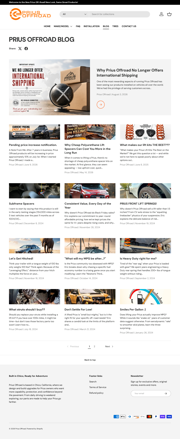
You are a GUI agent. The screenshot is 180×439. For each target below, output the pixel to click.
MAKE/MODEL (61, 26)
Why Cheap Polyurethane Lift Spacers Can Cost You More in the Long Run (88, 148)
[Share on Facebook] (26, 48)
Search (92, 381)
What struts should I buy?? (27, 309)
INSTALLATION (92, 26)
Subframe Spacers (21, 203)
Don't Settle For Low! (78, 309)
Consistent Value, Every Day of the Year (88, 205)
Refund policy (96, 392)
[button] (169, 14)
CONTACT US (129, 26)
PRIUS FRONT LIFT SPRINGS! (138, 203)
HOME (47, 26)
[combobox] (104, 14)
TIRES (115, 26)
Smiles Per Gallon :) (133, 309)
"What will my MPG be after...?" (85, 258)
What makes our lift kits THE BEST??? (145, 145)
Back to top (90, 360)
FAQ (78, 26)
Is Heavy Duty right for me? (138, 258)
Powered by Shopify (35, 429)
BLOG (106, 26)
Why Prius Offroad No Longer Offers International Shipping (130, 73)
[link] (73, 346)
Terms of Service (97, 387)
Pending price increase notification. (33, 145)
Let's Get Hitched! (21, 258)
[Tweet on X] (20, 48)
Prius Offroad (20, 429)
